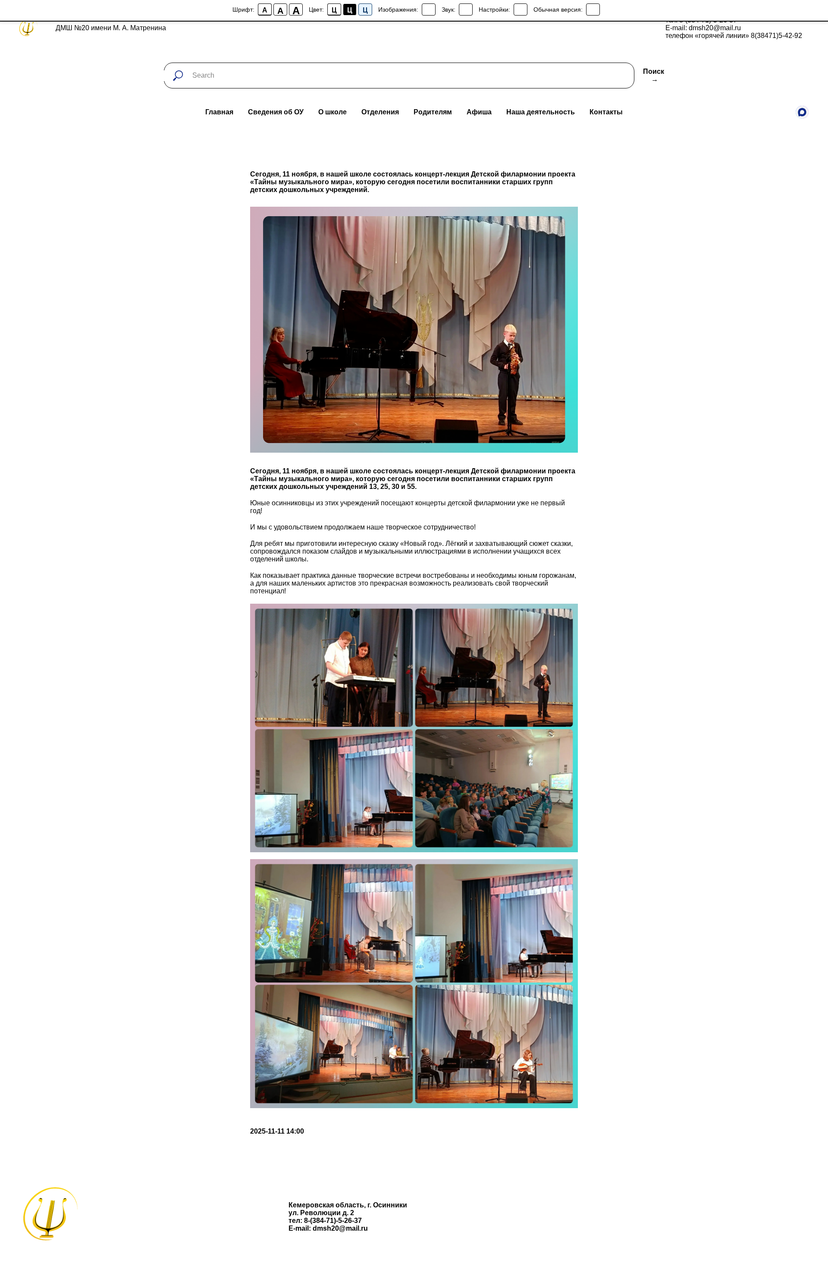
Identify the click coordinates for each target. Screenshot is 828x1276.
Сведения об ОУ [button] (276, 112)
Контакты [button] (606, 112)
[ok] (783, 112)
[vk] (745, 112)
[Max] (802, 112)
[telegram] (764, 112)
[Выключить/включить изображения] (429, 9)
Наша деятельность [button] (540, 112)
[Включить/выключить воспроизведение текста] (466, 9)
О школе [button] (332, 112)
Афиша (479, 112)
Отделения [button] (380, 112)
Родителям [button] (433, 112)
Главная (219, 112)
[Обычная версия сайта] (593, 9)
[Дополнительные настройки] (520, 9)
